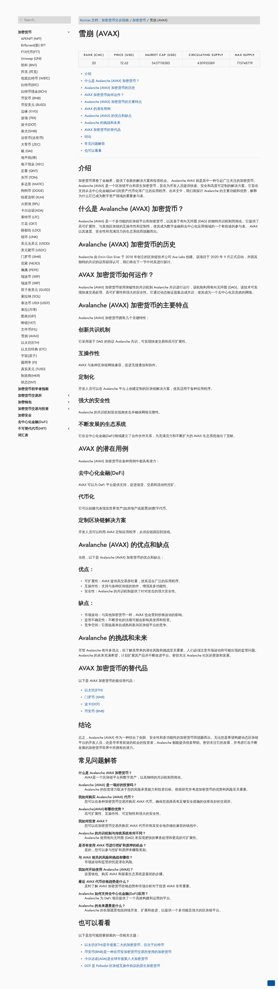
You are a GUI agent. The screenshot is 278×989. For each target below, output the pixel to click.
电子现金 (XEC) (32, 164)
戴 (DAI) (27, 151)
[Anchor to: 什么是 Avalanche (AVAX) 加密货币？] (190, 209)
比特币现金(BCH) (34, 91)
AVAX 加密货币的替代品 (103, 129)
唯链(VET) (28, 322)
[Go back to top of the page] (271, 983)
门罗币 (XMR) (31, 256)
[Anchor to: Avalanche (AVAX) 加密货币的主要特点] (194, 305)
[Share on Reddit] (103, 44)
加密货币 (25, 32)
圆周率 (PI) (29, 362)
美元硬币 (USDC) (33, 250)
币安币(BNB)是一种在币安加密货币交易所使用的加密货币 (128, 951)
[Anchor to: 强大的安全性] (115, 400)
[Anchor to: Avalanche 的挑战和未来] (153, 638)
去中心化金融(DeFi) (33, 421)
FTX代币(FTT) (30, 51)
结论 (88, 136)
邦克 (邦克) (29, 71)
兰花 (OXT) (29, 223)
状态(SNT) (28, 382)
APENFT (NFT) (31, 38)
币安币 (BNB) (31, 98)
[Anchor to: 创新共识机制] (115, 329)
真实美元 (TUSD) (33, 369)
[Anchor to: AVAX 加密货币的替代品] (153, 668)
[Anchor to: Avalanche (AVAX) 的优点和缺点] (175, 545)
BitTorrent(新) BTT (33, 45)
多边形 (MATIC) (32, 184)
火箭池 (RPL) (30, 203)
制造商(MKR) (30, 375)
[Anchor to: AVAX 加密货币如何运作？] (160, 275)
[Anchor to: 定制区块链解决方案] (131, 520)
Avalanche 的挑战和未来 (102, 122)
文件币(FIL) (29, 329)
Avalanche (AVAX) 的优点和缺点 (108, 115)
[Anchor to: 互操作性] (104, 353)
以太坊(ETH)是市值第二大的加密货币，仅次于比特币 (124, 944)
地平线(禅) (29, 157)
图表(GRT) (28, 316)
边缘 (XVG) (29, 111)
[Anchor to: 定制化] (99, 377)
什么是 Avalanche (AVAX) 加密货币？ (112, 80)
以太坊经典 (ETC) (34, 349)
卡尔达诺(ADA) (32, 210)
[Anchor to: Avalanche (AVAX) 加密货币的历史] (181, 244)
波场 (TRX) (28, 118)
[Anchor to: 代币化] (99, 496)
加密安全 (25, 415)
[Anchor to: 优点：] (99, 569)
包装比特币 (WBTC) (35, 78)
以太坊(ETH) (30, 342)
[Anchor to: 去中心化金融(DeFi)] (129, 473)
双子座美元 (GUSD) (35, 289)
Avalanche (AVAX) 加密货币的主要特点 (113, 101)
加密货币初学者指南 (33, 388)
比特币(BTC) (30, 84)
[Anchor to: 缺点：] (99, 603)
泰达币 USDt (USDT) (35, 303)
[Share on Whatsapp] (110, 44)
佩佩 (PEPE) (30, 269)
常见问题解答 (95, 143)
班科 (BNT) (29, 65)
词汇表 (23, 435)
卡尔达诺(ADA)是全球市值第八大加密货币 (116, 958)
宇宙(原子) (29, 355)
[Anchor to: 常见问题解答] (123, 760)
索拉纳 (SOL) (30, 296)
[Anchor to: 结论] (97, 725)
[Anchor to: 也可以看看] (116, 923)
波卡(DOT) (28, 124)
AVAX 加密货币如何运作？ (104, 94)
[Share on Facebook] (82, 44)
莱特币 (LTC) (30, 217)
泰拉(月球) (29, 309)
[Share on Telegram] (118, 44)
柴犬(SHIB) (29, 131)
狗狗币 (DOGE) (32, 190)
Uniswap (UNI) (31, 58)
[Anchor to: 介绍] (97, 168)
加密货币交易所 (30, 395)
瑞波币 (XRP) (30, 276)
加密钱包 (25, 402)
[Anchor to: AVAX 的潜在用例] (134, 449)
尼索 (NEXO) (30, 263)
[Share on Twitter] (89, 44)
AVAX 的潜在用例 (97, 108)
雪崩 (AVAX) (30, 336)
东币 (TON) (29, 177)
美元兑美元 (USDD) (35, 243)
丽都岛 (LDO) (31, 230)
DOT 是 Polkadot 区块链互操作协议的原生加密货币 (122, 965)
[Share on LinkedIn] (96, 44)
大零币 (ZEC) (30, 144)
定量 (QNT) (29, 170)
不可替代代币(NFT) (32, 428)
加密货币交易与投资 (33, 408)
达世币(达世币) (32, 137)
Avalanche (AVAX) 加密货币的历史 (110, 87)
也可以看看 (93, 150)
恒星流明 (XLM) (32, 197)
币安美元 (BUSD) (33, 104)
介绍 (88, 73)
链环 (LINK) (29, 236)
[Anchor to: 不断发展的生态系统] (131, 424)
